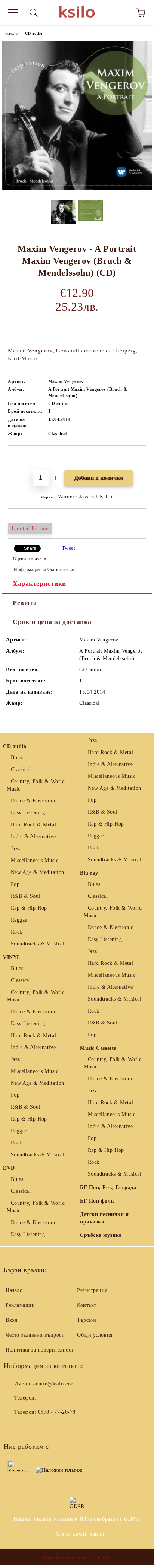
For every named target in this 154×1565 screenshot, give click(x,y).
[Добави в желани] (140, 458)
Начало (11, 33)
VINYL (12, 957)
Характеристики (39, 583)
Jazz (15, 848)
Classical (21, 769)
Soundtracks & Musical (37, 944)
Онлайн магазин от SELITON (77, 1558)
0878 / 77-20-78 (56, 1412)
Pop (15, 884)
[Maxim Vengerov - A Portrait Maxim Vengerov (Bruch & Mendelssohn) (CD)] (77, 188)
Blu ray (89, 873)
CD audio (33, 33)
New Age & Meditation (37, 872)
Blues (17, 757)
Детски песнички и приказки (104, 1218)
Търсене (87, 1320)
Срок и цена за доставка (52, 621)
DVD (9, 1168)
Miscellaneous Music (34, 860)
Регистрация (92, 1290)
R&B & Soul (25, 896)
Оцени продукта (29, 558)
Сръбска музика (101, 1235)
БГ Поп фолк (97, 1201)
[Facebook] (13, 1427)
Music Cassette (98, 1048)
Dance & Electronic (33, 801)
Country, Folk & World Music (36, 785)
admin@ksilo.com (54, 1384)
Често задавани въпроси (35, 1335)
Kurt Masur (23, 358)
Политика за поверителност (40, 1350)
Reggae (19, 920)
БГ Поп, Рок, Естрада (108, 1187)
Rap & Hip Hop (29, 908)
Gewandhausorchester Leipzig (96, 351)
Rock (16, 932)
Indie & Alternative (33, 836)
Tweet (69, 548)
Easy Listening (28, 812)
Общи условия (95, 1335)
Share (30, 548)
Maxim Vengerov (30, 351)
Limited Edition (30, 528)
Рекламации (20, 1305)
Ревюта (25, 602)
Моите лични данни (80, 1534)
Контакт (86, 1305)
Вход (11, 1320)
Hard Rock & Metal (33, 824)
